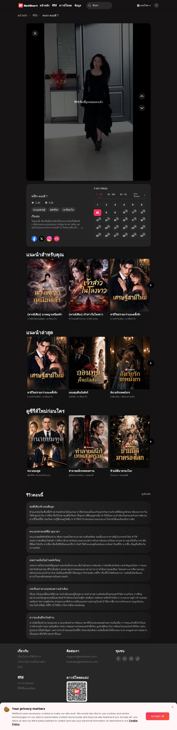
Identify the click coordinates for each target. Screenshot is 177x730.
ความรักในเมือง (117, 318)
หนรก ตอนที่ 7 (51, 15)
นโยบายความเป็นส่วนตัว (31, 662)
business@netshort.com (82, 662)
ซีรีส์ (35, 15)
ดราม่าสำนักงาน (43, 475)
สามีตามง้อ (114, 396)
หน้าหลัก (22, 15)
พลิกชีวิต (54, 209)
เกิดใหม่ (72, 396)
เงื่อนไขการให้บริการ (29, 656)
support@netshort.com (82, 656)
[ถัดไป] (150, 285)
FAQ (20, 667)
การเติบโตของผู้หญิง (36, 318)
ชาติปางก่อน (92, 318)
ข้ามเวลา (114, 475)
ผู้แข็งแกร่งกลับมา (76, 475)
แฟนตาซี (89, 475)
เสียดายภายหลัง (128, 396)
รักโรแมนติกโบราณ (77, 318)
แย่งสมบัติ (124, 475)
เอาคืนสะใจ (68, 209)
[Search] (89, 5)
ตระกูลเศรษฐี (39, 209)
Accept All (157, 716)
